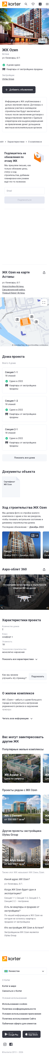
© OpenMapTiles (18, 345)
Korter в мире (9, 986)
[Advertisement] (24, 236)
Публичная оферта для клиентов (19, 1023)
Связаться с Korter (12, 991)
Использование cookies (14, 1004)
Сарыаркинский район (13, 289)
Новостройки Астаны (13, 286)
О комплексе (35, 141)
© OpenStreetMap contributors (37, 345)
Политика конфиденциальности (19, 1009)
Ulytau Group (8, 79)
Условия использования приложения (21, 1014)
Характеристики (15, 141)
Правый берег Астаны (13, 293)
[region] (24, 321)
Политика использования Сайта (19, 1018)
